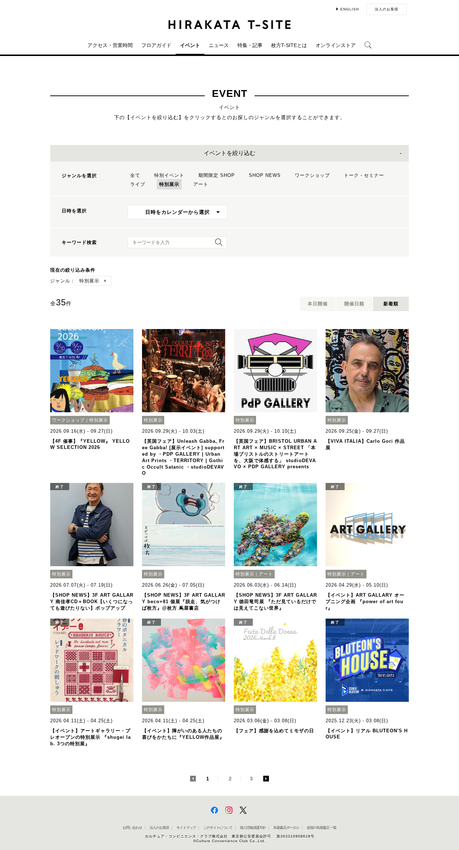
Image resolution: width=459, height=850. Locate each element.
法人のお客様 (386, 9)
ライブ (137, 184)
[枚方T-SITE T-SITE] (229, 24)
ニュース (219, 45)
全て (135, 175)
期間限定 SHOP (216, 175)
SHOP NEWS (265, 175)
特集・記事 (249, 45)
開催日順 (354, 303)
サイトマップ (186, 828)
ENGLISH (349, 9)
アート (200, 184)
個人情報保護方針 (253, 828)
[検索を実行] (217, 244)
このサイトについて (217, 828)
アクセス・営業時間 (110, 45)
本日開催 (318, 303)
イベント (190, 45)
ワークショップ (312, 175)
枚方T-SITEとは (289, 45)
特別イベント (169, 175)
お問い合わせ (132, 828)
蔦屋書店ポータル (286, 828)
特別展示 (169, 184)
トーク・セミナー (364, 175)
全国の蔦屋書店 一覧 (321, 828)
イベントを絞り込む (229, 153)
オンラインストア (336, 45)
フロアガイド (156, 45)
